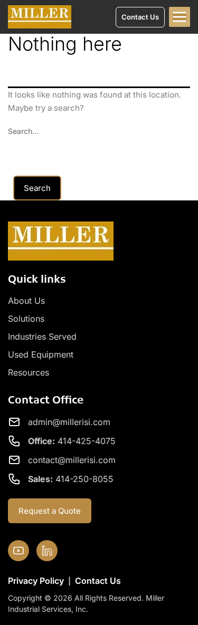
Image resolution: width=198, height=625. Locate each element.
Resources (28, 372)
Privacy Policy (36, 580)
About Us (26, 300)
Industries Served (42, 336)
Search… (23, 131)
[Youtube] (18, 550)
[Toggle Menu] (179, 17)
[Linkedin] (47, 550)
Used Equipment (40, 354)
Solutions (26, 318)
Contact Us (98, 580)
